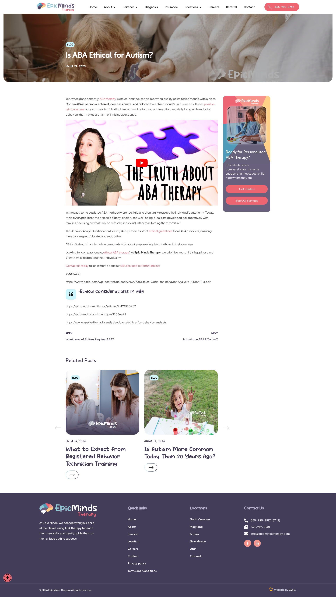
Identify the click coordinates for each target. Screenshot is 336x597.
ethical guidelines (160, 231)
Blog (70, 44)
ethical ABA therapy (116, 252)
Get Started (247, 189)
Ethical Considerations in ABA (111, 291)
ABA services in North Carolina (139, 265)
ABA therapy (108, 99)
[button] (281, 7)
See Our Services (247, 200)
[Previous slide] (57, 428)
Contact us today (77, 265)
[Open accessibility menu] (7, 578)
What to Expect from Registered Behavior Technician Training (96, 456)
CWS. (292, 589)
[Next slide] (226, 428)
